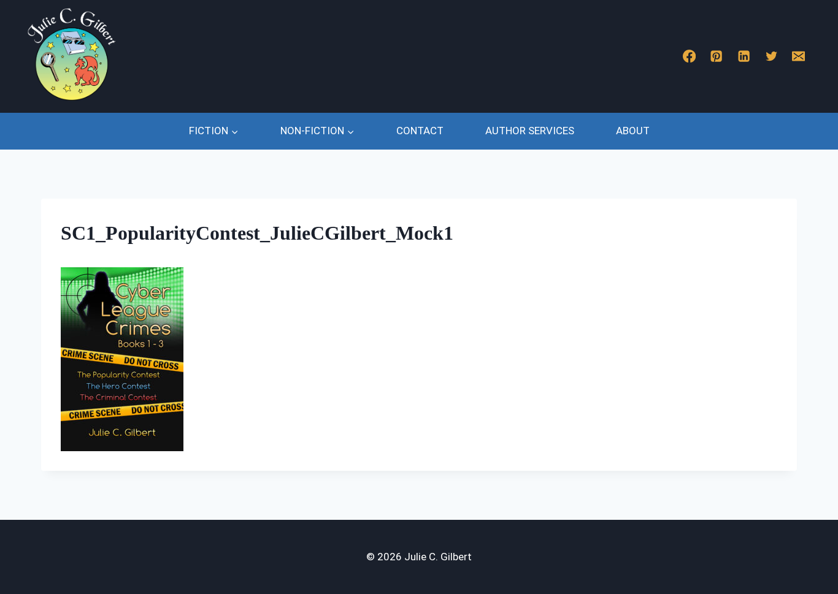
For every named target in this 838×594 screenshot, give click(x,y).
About (633, 130)
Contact (420, 130)
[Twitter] (771, 57)
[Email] (799, 57)
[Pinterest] (717, 57)
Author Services (529, 130)
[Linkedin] (744, 57)
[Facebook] (689, 57)
